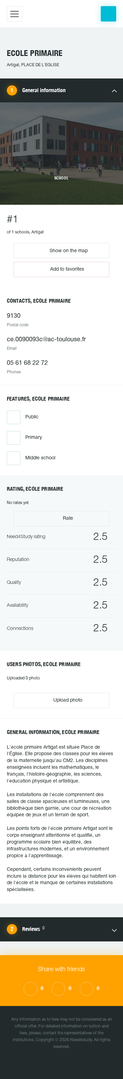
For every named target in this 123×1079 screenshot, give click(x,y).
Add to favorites (67, 269)
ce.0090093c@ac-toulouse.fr (46, 340)
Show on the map (68, 250)
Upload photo (67, 700)
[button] (108, 13)
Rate (67, 518)
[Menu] (14, 13)
